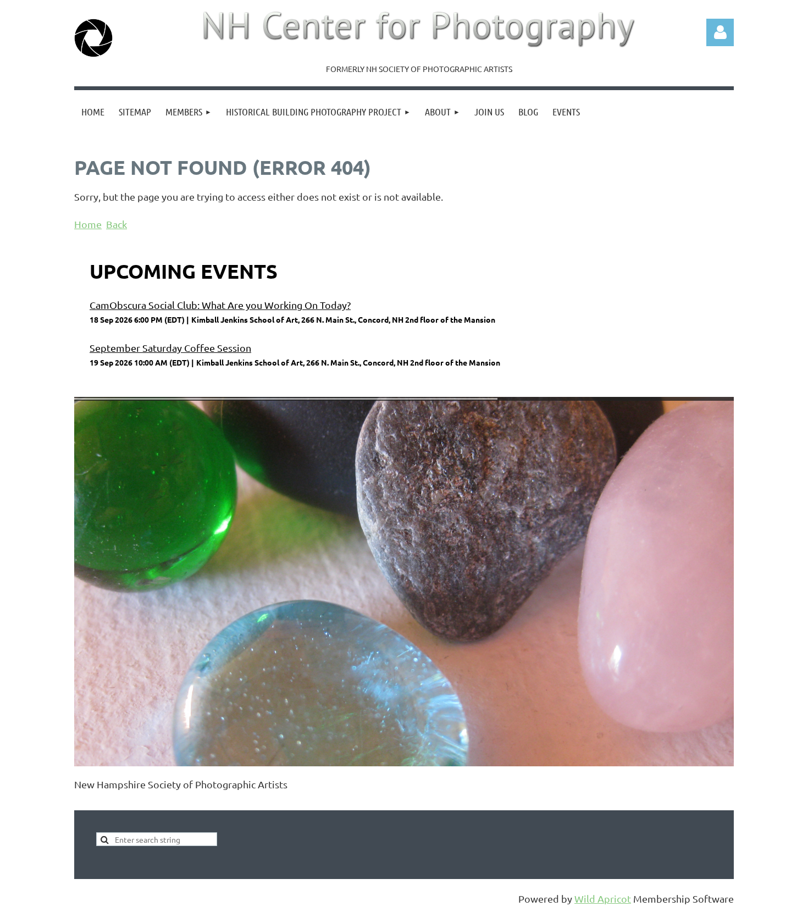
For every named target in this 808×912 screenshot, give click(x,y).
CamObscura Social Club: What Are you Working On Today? (220, 305)
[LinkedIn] (131, 802)
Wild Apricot (602, 898)
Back (116, 224)
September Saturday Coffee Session (170, 347)
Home (88, 224)
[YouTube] (156, 802)
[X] (106, 802)
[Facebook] (82, 802)
